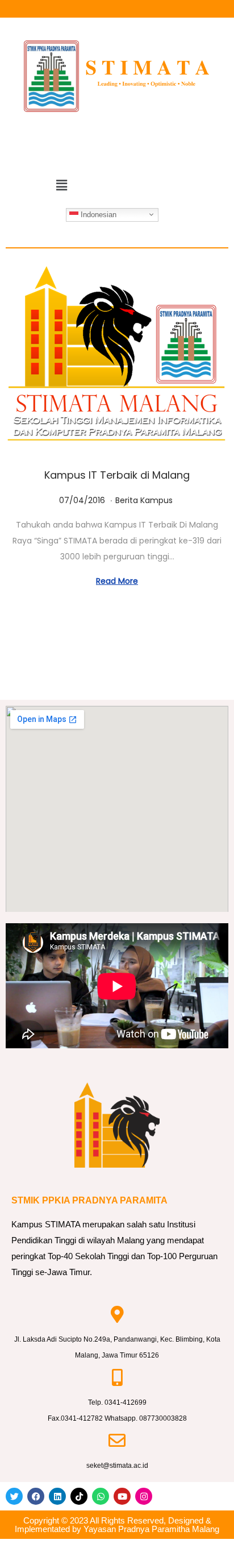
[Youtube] (122, 1496)
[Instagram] (143, 1496)
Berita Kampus (144, 500)
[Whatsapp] (100, 1496)
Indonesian (97, 214)
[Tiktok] (78, 1496)
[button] (61, 185)
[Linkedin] (57, 1496)
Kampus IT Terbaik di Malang (117, 475)
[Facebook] (35, 1496)
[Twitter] (14, 1496)
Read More (117, 581)
